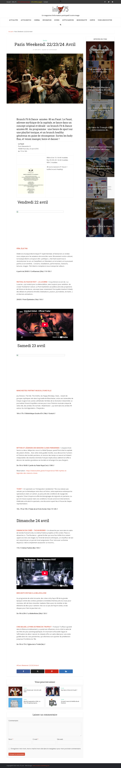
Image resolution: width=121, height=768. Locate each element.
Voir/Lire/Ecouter (105, 20)
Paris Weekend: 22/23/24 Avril (28, 665)
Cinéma (37, 20)
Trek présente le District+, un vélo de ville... (100, 70)
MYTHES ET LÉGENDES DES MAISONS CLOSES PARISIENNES (38, 448)
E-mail (35, 739)
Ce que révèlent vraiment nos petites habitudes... (100, 148)
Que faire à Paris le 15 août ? (69, 690)
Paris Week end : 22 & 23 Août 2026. (32, 691)
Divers (56, 20)
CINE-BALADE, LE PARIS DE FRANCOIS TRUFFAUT (34, 627)
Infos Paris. (100, 208)
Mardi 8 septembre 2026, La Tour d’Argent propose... (32, 702)
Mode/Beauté (82, 20)
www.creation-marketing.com (41, 765)
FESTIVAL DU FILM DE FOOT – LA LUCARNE (32, 282)
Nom (11, 739)
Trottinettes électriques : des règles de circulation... (100, 187)
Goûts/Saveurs (68, 20)
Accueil (11, 31)
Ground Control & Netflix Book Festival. (70, 702)
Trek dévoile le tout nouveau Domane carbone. (100, 167)
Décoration (47, 20)
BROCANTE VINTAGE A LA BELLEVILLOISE (31, 593)
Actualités (13, 20)
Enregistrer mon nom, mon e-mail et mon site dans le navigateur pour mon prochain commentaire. (46, 749)
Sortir (92, 20)
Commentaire (13, 721)
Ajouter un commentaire (49, 49)
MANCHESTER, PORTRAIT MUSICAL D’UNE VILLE (34, 391)
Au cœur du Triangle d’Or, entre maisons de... (100, 128)
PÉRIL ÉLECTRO (22, 248)
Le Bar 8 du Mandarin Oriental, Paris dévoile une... (100, 89)
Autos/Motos (26, 20)
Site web (60, 739)
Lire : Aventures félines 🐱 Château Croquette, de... (100, 109)
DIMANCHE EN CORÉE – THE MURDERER (31, 530)
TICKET (19, 489)
